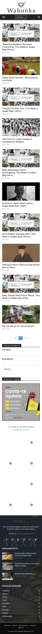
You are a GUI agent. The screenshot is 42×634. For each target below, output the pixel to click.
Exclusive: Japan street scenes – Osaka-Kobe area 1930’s (18, 204)
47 (25, 338)
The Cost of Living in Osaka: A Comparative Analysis (17, 140)
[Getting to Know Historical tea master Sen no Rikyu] (21, 253)
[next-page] (30, 338)
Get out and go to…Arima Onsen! (18, 326)
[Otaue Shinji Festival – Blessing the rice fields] (21, 66)
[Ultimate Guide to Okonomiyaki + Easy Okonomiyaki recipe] (7, 556)
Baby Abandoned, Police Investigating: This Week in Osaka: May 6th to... (19, 173)
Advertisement (23, 625)
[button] (3, 17)
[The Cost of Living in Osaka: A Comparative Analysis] (21, 127)
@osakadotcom (21, 430)
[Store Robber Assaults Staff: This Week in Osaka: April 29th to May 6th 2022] (21, 222)
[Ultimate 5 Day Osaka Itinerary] (7, 576)
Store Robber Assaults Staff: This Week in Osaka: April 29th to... (19, 235)
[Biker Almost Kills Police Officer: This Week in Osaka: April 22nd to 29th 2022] (21, 284)
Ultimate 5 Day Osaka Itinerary (25, 574)
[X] (30, 540)
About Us (21, 627)
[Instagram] (12, 539)
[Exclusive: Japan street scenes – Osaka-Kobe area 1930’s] (21, 191)
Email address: (7, 359)
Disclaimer (7, 625)
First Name (6, 350)
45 (15, 338)
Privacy (14, 625)
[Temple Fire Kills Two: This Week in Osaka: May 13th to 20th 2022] (21, 96)
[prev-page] (11, 338)
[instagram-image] (10, 442)
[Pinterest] (24, 540)
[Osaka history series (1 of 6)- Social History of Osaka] (7, 566)
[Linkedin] (18, 540)
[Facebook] (6, 540)
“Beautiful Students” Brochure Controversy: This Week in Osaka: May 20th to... (18, 47)
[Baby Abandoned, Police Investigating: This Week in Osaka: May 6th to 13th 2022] (21, 158)
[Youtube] (35, 540)
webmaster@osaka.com (25, 533)
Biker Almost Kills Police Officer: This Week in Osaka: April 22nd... (21, 296)
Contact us (33, 625)
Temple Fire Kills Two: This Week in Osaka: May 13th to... (20, 109)
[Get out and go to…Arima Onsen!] (21, 314)
